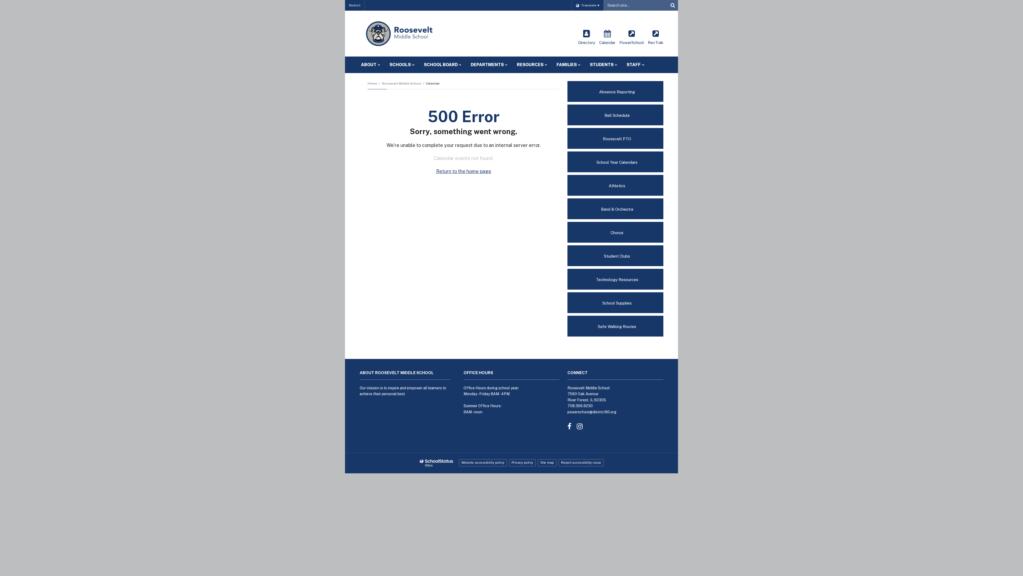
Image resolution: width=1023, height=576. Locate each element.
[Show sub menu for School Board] (460, 65)
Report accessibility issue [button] (581, 463)
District (354, 5)
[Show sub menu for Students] (616, 65)
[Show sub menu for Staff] (643, 65)
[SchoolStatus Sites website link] (437, 463)
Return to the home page (463, 171)
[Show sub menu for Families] (579, 65)
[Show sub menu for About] (379, 65)
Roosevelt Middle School (401, 83)
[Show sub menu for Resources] (546, 65)
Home (372, 83)
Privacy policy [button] (522, 463)
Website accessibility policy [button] (483, 463)
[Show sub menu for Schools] (413, 65)
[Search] (672, 5)
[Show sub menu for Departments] (506, 65)
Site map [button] (547, 463)
